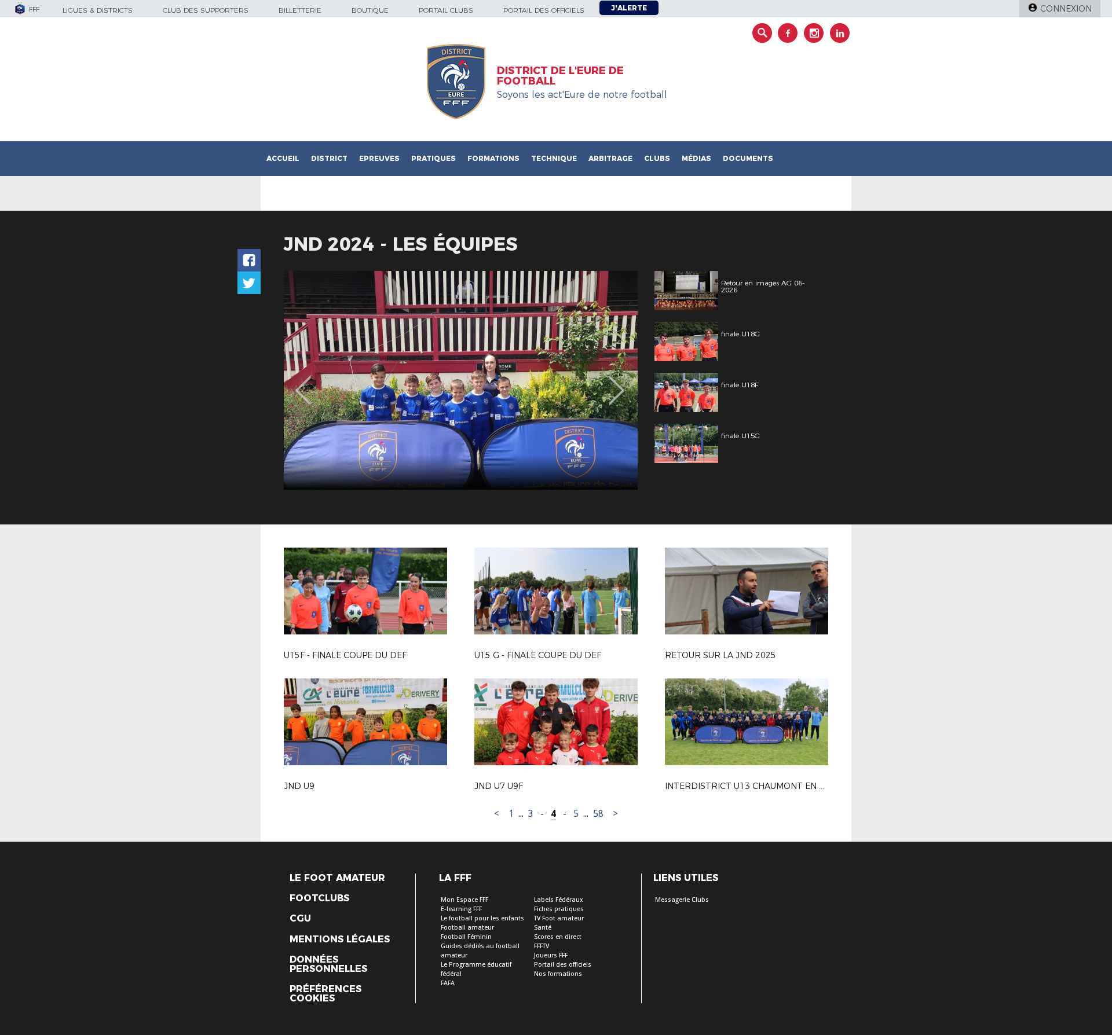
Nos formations (558, 974)
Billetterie (300, 10)
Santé (542, 927)
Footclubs (319, 898)
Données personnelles (328, 964)
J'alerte (629, 7)
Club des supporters (205, 10)
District (329, 158)
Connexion (1066, 8)
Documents (748, 158)
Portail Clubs (446, 10)
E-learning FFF (461, 909)
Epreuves (379, 158)
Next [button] (616, 382)
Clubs (657, 158)
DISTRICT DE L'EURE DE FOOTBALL (560, 75)
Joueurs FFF (551, 955)
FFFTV (541, 946)
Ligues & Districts (98, 10)
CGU (300, 918)
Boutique (370, 10)
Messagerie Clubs (682, 900)
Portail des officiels (543, 10)
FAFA (448, 983)
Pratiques (433, 158)
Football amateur (467, 927)
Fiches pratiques (559, 909)
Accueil (282, 158)
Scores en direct (557, 937)
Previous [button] (303, 382)
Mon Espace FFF (464, 900)
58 (598, 813)
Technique (554, 158)
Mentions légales (340, 939)
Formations (493, 158)
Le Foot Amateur (337, 878)
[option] (461, 380)
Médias (696, 158)
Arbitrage (610, 158)
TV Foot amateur (559, 918)
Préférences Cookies (325, 994)
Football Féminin (466, 937)
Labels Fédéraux (558, 900)
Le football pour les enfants (482, 918)
